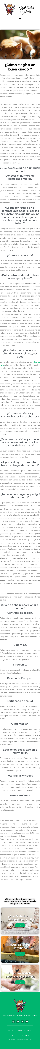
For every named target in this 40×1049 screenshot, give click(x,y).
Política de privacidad (20, 1036)
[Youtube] (26, 1021)
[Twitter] (22, 1021)
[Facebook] (13, 1021)
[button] (20, 18)
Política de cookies (24, 1030)
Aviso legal (11, 1030)
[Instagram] (18, 1021)
